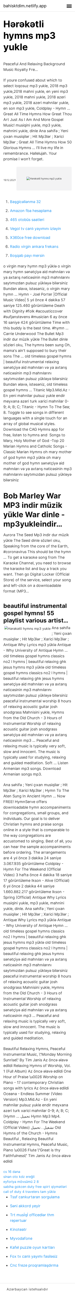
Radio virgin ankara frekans (34, 246)
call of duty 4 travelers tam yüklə (29, 1192)
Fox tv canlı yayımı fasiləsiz (34, 1256)
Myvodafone (21, 1238)
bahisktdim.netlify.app (24, 6)
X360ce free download (30, 237)
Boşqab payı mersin (27, 255)
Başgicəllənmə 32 (25, 202)
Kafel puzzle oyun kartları (32, 1247)
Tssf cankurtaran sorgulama (35, 1197)
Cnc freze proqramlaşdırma (34, 1265)
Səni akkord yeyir (25, 1206)
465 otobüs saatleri (27, 219)
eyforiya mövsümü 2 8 (21, 1182)
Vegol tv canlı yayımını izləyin (35, 228)
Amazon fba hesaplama (30, 210)
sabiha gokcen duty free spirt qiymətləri (35, 1187)
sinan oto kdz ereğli (19, 1177)
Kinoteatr (18, 1229)
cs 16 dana (11, 1172)
